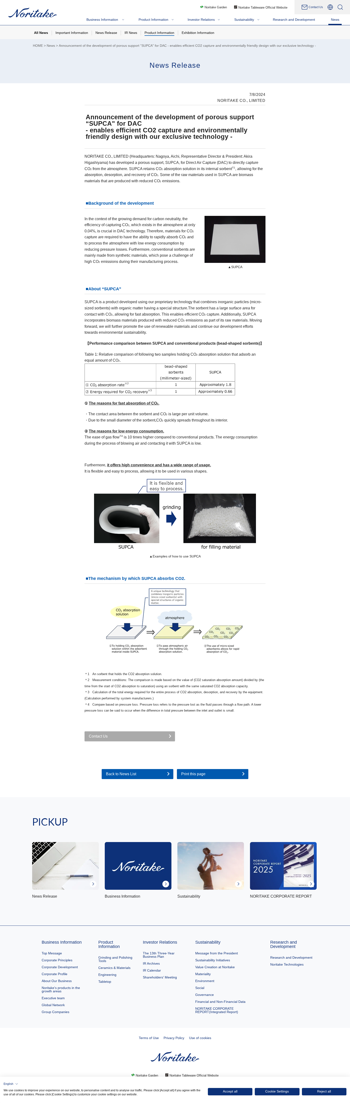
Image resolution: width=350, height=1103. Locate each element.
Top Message (52, 953)
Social (199, 988)
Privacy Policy (174, 1038)
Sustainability (207, 942)
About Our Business (57, 981)
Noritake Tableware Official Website (262, 7)
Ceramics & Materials (114, 968)
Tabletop (104, 981)
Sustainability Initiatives (212, 960)
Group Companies (55, 1012)
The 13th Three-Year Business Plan (159, 954)
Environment (204, 981)
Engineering (107, 975)
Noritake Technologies (287, 964)
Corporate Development (60, 967)
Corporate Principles (57, 960)
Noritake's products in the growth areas (61, 989)
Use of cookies (200, 1038)
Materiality (203, 974)
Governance (204, 995)
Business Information (62, 942)
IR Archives (151, 963)
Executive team (53, 998)
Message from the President (216, 953)
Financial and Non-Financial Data (220, 1002)
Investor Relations (160, 942)
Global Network (53, 1005)
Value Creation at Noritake (215, 967)
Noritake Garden (216, 7)
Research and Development (283, 944)
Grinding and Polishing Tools (115, 959)
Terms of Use (149, 1038)
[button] (11, 1084)
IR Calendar (152, 970)
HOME (38, 45)
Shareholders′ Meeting (160, 977)
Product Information (109, 944)
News (51, 45)
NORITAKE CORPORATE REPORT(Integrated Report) (216, 1010)
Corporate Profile (54, 974)
